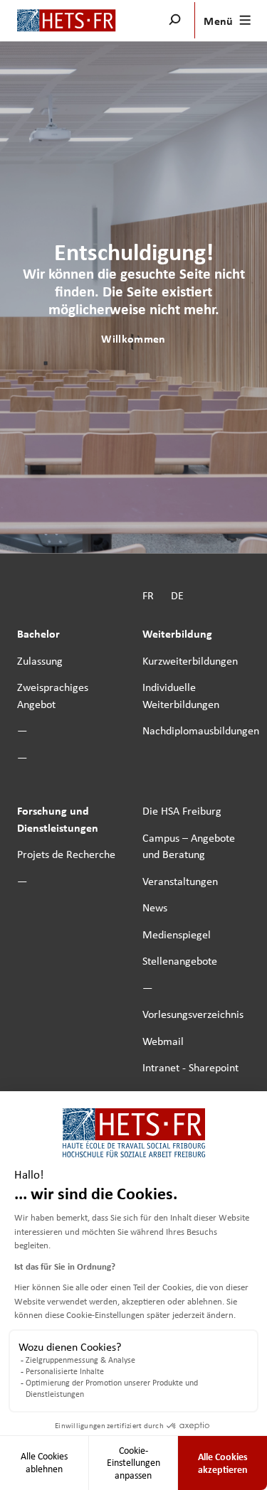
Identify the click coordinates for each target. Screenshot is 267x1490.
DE (177, 595)
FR (148, 595)
